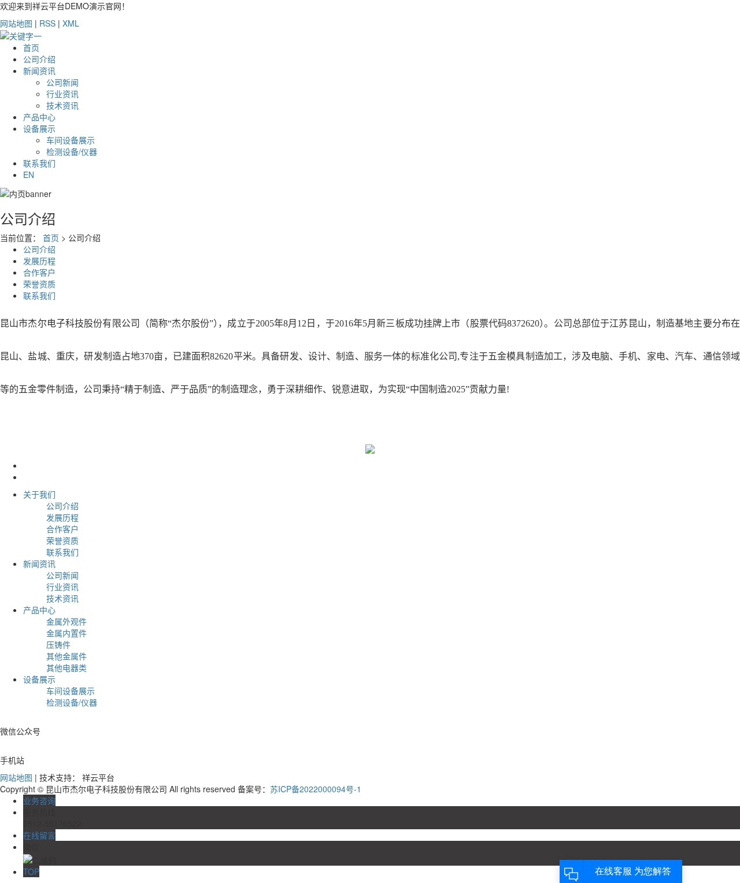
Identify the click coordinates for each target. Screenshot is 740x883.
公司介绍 (39, 59)
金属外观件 (66, 621)
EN (28, 174)
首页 (31, 47)
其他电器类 (66, 667)
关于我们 (39, 494)
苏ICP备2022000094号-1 (315, 789)
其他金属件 (66, 656)
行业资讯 (62, 93)
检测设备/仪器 (71, 151)
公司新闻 (62, 82)
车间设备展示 (70, 140)
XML (70, 23)
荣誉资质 (39, 284)
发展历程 (39, 260)
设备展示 (39, 128)
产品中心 (39, 117)
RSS (47, 23)
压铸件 (58, 644)
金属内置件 (66, 633)
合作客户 (39, 272)
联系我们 (39, 163)
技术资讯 (62, 105)
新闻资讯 (39, 70)
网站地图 (16, 23)
